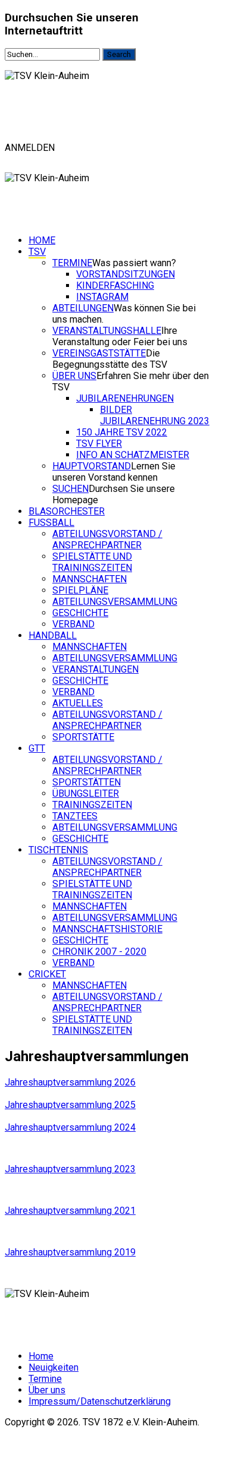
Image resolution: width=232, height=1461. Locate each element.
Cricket (47, 974)
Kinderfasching (115, 285)
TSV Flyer (99, 443)
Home (42, 240)
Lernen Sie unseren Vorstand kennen (113, 471)
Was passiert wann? (134, 263)
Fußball (51, 522)
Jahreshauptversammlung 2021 (70, 1210)
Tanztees (75, 816)
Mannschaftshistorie (107, 929)
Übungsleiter (85, 793)
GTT (37, 748)
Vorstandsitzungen (125, 274)
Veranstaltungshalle (106, 330)
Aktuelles (77, 703)
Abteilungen (83, 308)
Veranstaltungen (95, 669)
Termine (72, 263)
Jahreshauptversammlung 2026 (70, 1082)
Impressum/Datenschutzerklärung (100, 1401)
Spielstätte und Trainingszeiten (92, 562)
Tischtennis (58, 850)
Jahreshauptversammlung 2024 (70, 1127)
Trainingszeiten (92, 804)
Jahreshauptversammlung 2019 (70, 1252)
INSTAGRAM (102, 296)
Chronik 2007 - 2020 (99, 951)
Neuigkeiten (54, 1367)
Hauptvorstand (91, 466)
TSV (37, 251)
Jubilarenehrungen (125, 398)
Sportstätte (83, 737)
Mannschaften (89, 579)
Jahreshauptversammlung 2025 (70, 1104)
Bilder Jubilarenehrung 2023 (154, 415)
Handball (53, 635)
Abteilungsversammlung (114, 601)
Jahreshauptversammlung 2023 (70, 1169)
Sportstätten (86, 782)
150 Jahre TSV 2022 (121, 432)
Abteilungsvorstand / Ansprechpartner (107, 539)
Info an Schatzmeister (132, 454)
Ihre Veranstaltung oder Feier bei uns (119, 336)
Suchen (70, 488)
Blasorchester (67, 511)
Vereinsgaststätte (99, 353)
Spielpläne (80, 590)
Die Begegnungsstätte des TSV (109, 359)
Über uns (74, 375)
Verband (73, 624)
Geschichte (80, 613)
